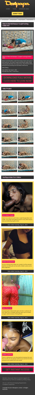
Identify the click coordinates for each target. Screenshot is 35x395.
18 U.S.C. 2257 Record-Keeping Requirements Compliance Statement (14, 383)
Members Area (24, 9)
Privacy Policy (26, 379)
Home (8, 9)
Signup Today (17, 14)
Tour (14, 9)
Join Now (14, 378)
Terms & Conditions (16, 379)
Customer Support (22, 378)
